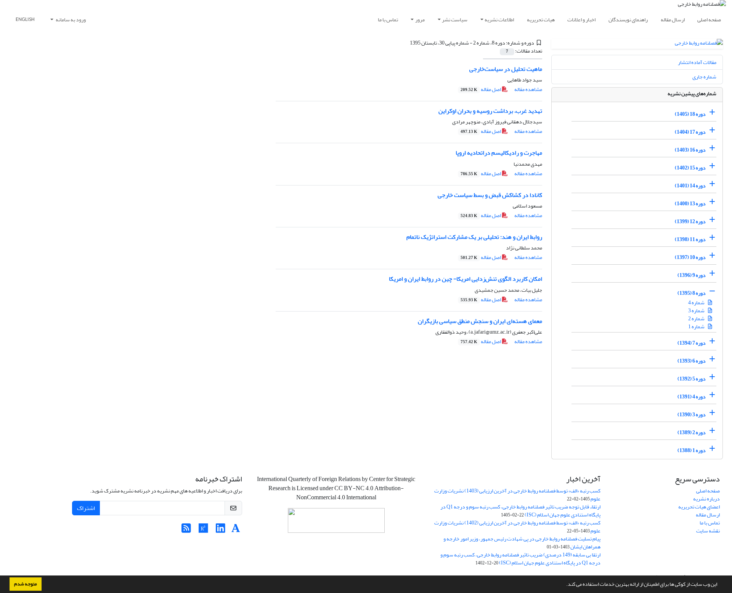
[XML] (405, 43)
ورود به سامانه (70, 19)
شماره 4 (696, 302)
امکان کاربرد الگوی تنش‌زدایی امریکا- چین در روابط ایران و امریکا (465, 279)
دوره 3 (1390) (691, 414)
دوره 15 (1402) (690, 168)
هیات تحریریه (541, 19)
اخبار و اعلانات (581, 19)
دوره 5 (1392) (691, 379)
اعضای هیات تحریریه (699, 507)
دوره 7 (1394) (691, 343)
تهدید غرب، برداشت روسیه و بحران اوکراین (490, 111)
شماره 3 (696, 310)
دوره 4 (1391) (691, 397)
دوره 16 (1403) (690, 150)
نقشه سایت (708, 531)
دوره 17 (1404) (690, 132)
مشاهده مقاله (528, 89)
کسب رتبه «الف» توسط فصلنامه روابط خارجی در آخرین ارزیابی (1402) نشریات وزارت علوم (517, 527)
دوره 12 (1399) (690, 221)
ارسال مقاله (673, 19)
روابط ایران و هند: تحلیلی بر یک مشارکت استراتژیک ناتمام (474, 237)
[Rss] (186, 530)
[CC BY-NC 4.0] (336, 522)
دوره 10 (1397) (690, 257)
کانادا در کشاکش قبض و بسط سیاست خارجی (490, 195)
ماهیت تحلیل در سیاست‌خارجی (505, 69)
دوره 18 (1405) (690, 114)
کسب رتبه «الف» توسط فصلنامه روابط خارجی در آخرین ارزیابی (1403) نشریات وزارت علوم (517, 495)
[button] (564, 585)
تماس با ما (388, 19)
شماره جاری (704, 77)
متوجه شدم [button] (25, 583)
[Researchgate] (203, 530)
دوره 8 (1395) (691, 293)
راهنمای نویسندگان (628, 19)
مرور (420, 19)
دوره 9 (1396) (691, 275)
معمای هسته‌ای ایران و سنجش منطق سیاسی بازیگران (480, 321)
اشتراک (86, 508)
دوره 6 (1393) (691, 361)
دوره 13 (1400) (690, 203)
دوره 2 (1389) (691, 432)
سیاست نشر (454, 19)
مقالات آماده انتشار (697, 62)
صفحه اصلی (709, 19)
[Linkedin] (220, 530)
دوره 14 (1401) (690, 186)
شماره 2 (696, 318)
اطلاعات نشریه (499, 19)
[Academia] (236, 530)
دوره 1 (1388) (691, 450)
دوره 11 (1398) (690, 239)
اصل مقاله (481, 89)
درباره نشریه (706, 499)
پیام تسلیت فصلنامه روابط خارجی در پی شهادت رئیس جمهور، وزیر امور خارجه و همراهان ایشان (521, 543)
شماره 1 (696, 326)
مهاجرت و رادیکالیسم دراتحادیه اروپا (499, 152)
